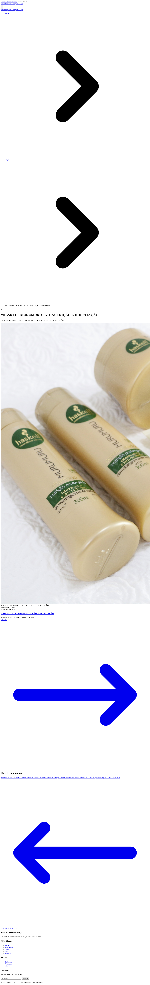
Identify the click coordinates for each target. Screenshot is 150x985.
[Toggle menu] (2, 7)
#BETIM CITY (11, 778)
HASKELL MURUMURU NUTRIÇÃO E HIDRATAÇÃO (27, 613)
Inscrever (25, 978)
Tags (21, 4)
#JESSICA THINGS (87, 778)
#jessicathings (100, 778)
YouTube (8, 964)
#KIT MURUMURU (112, 778)
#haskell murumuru (40, 778)
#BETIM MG (22, 778)
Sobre (7, 951)
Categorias (16, 4)
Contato (8, 953)
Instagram (8, 962)
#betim (3, 778)
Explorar (8, 4)
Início (3, 4)
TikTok (7, 966)
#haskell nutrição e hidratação (57, 778)
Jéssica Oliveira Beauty (9, 2)
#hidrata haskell (74, 778)
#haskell (30, 778)
